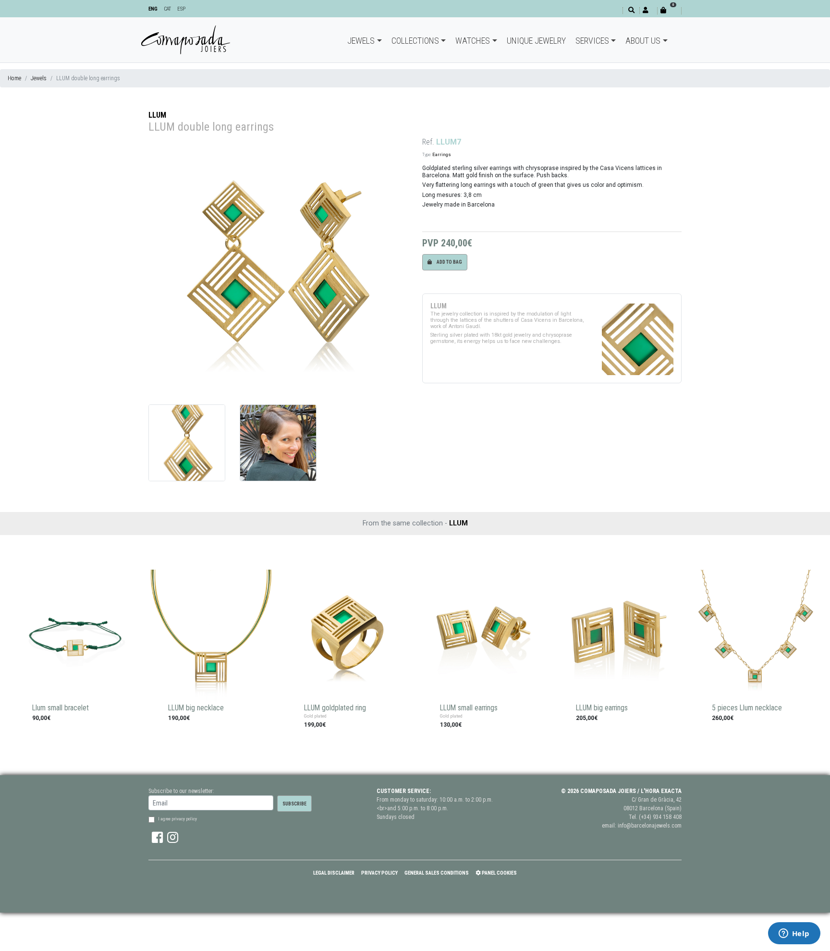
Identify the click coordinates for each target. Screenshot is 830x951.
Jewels (361, 41)
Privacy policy (379, 873)
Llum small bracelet (60, 708)
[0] (669, 10)
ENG (153, 9)
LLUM (157, 115)
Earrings (441, 154)
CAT (167, 9)
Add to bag (449, 262)
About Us (642, 41)
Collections (415, 41)
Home (14, 78)
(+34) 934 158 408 (660, 817)
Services (592, 41)
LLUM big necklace (196, 708)
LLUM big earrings (602, 708)
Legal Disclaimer (333, 873)
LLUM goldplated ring (335, 708)
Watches (472, 41)
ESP (181, 9)
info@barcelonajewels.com (650, 825)
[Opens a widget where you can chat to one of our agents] (794, 934)
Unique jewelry (536, 41)
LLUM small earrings (469, 708)
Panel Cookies (499, 873)
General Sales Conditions (436, 873)
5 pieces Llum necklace (747, 708)
